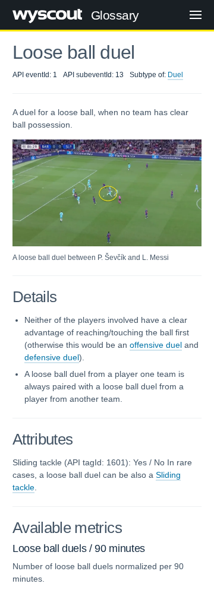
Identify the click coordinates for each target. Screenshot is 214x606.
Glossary (115, 15)
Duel (175, 75)
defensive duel (51, 357)
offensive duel (156, 345)
